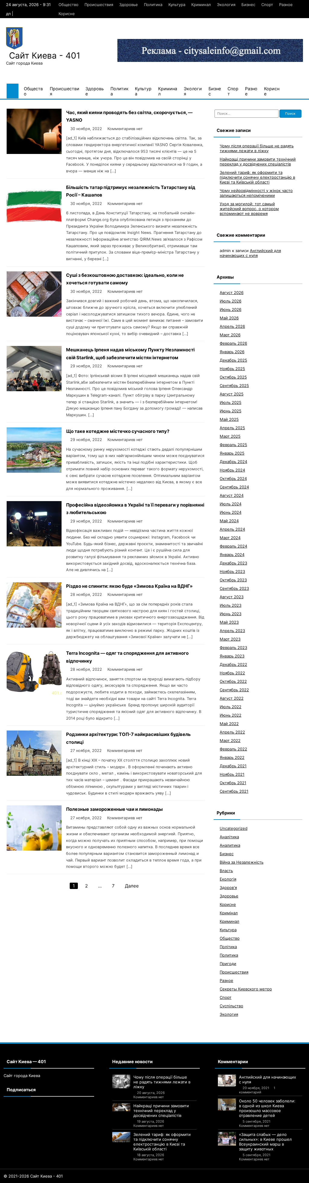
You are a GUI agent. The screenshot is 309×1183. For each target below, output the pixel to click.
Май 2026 (229, 317)
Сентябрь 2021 (234, 791)
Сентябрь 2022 (234, 689)
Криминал (201, 4)
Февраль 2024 (233, 546)
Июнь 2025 (230, 410)
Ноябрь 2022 (232, 672)
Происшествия (98, 4)
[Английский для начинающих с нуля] (227, 1081)
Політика (228, 946)
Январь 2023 (232, 656)
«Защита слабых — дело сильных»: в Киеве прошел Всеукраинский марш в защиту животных (265, 1141)
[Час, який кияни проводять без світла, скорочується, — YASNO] (34, 152)
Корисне (67, 13)
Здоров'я (228, 887)
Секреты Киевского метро (246, 988)
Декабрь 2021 (233, 765)
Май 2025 (229, 419)
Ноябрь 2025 (232, 368)
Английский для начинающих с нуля (250, 253)
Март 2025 (230, 436)
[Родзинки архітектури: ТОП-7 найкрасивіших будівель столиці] (34, 774)
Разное (286, 4)
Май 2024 (229, 520)
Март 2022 (230, 740)
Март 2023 (230, 639)
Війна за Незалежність (241, 862)
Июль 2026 (230, 301)
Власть (226, 870)
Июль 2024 (230, 503)
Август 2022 (232, 698)
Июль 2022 (230, 706)
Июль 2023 (230, 605)
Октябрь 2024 (233, 478)
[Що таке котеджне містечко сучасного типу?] (34, 471)
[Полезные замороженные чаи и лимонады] (34, 849)
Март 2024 (230, 537)
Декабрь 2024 (233, 461)
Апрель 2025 (232, 427)
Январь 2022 (232, 757)
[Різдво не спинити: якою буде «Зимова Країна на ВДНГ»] (34, 626)
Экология (226, 4)
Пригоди (228, 963)
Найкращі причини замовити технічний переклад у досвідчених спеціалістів (258, 161)
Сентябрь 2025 (234, 385)
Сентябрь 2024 (234, 486)
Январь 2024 (232, 554)
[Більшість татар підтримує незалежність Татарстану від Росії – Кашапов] (34, 227)
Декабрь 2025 (233, 360)
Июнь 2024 (230, 512)
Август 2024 (232, 495)
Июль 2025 (230, 402)
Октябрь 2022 (233, 681)
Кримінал (229, 912)
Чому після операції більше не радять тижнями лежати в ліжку (257, 148)
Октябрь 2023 (233, 579)
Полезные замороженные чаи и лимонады (114, 809)
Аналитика (230, 845)
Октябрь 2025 (233, 377)
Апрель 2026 (232, 326)
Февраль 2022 (233, 749)
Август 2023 (232, 596)
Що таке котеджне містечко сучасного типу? (117, 431)
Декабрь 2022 (233, 664)
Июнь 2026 (230, 309)
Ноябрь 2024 (232, 470)
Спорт (267, 4)
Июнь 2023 (230, 613)
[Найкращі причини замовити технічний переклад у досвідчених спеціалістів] (121, 1107)
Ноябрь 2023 (232, 571)
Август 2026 (232, 292)
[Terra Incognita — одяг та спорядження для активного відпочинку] (34, 693)
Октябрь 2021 (233, 782)
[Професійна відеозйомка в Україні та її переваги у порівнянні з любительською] (34, 545)
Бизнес (248, 4)
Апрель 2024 (232, 529)
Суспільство (231, 1005)
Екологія (228, 879)
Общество (68, 4)
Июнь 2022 (230, 715)
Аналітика (229, 836)
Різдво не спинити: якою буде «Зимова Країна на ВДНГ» (129, 586)
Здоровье (128, 4)
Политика (153, 4)
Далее (132, 886)
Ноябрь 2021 (232, 774)
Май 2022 (229, 723)
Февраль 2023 (233, 647)
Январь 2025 (232, 453)
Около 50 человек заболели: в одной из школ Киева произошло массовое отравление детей (267, 1108)
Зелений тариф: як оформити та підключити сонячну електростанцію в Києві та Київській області (257, 177)
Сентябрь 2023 (234, 588)
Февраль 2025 (233, 444)
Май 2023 (229, 622)
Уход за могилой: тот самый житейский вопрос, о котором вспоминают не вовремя (249, 208)
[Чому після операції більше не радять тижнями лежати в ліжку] (121, 1081)
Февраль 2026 (233, 343)
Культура (176, 4)
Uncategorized (233, 828)
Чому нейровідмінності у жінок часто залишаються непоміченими (256, 193)
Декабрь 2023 (233, 563)
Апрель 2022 (232, 732)
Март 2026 (230, 334)
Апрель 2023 (232, 630)
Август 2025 (232, 394)
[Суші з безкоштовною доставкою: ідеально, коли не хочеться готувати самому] (34, 315)
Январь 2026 (232, 351)
